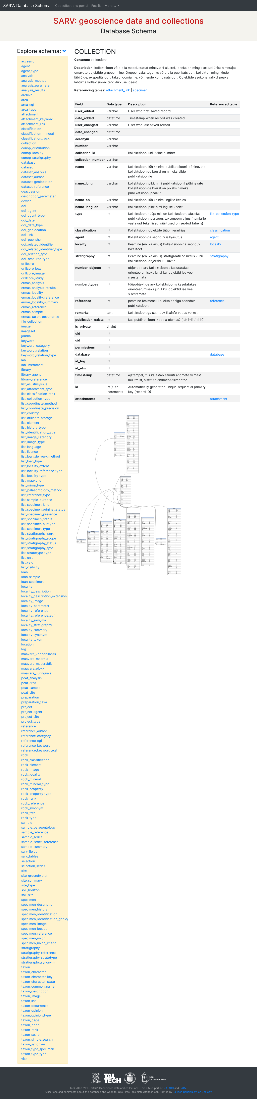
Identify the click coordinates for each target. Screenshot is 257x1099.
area (24, 100)
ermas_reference (34, 307)
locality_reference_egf (38, 615)
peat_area (28, 683)
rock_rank (28, 798)
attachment (30, 114)
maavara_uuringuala (36, 673)
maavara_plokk (32, 668)
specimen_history (34, 909)
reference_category (36, 736)
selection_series (33, 866)
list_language (31, 447)
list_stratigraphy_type (37, 548)
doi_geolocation (33, 230)
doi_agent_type (33, 215)
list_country (30, 413)
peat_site (28, 692)
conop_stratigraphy (36, 158)
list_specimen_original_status (43, 509)
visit (24, 1059)
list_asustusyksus (34, 384)
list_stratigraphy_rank (37, 533)
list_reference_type (35, 495)
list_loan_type (31, 461)
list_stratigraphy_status (38, 543)
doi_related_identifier (37, 244)
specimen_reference (36, 933)
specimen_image (34, 924)
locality (26, 586)
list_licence (29, 452)
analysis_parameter (36, 85)
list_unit (27, 558)
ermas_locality (32, 293)
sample (26, 823)
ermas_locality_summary (39, 302)
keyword (28, 341)
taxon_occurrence (34, 1006)
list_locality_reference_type (41, 471)
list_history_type (33, 427)
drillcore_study (32, 278)
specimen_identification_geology (46, 919)
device (26, 201)
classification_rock (35, 138)
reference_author (34, 731)
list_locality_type (33, 476)
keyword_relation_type (38, 355)
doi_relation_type (34, 254)
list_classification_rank (38, 394)
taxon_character (33, 972)
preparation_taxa (34, 702)
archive (26, 95)
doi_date (28, 220)
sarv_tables (29, 856)
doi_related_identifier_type (41, 249)
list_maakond (31, 480)
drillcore (27, 264)
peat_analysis (31, 678)
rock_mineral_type (35, 784)
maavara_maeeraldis (36, 664)
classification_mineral (37, 134)
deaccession (30, 191)
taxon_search (31, 1035)
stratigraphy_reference (38, 953)
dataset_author (32, 177)
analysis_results (33, 90)
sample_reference (34, 832)
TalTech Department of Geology (192, 1091)
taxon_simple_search (37, 1039)
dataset (27, 167)
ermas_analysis (32, 283)
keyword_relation (34, 350)
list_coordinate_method (39, 403)
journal (26, 336)
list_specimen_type (35, 529)
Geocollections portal (71, 6)
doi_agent (28, 211)
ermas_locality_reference (40, 297)
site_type (28, 885)
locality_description (36, 591)
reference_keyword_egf (39, 750)
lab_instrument (32, 365)
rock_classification (35, 760)
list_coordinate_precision (40, 408)
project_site (30, 717)
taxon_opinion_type (36, 1015)
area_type (28, 109)
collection (28, 143)
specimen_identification (39, 914)
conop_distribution (35, 148)
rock (24, 755)
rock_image (30, 770)
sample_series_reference (39, 842)
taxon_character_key (37, 977)
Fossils (96, 6)
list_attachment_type (37, 389)
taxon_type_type (33, 1054)
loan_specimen (32, 582)
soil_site (27, 895)
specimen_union (33, 938)
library (26, 370)
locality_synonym (34, 635)
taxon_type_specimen (37, 1049)
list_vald (27, 562)
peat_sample (30, 688)
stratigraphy (30, 948)
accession (28, 61)
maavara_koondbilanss (38, 654)
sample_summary (34, 847)
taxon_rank (29, 1030)
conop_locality (32, 153)
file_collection (31, 321)
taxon (25, 967)
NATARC (168, 1088)
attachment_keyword (37, 119)
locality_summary (34, 630)
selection (28, 861)
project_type (30, 721)
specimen (28, 900)
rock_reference (32, 803)
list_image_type (33, 442)
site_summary (31, 880)
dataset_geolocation (36, 182)
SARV (183, 1088)
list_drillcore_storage (37, 418)
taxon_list (28, 1001)
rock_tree (28, 813)
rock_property (32, 789)
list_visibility (30, 567)
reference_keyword (35, 745)
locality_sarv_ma (33, 620)
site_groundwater (34, 876)
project (26, 707)
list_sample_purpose (36, 500)
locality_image (32, 601)
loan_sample (30, 577)
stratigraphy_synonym (38, 962)
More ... (111, 6)
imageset (28, 331)
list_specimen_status (36, 519)
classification (31, 129)
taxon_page (30, 1020)
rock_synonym (32, 808)
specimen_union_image (38, 943)
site (24, 871)
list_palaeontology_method (41, 490)
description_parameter (38, 196)
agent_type (29, 71)
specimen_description (37, 904)
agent (25, 66)
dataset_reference (35, 187)
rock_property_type (36, 794)
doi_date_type (32, 225)
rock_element (31, 765)
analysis (27, 76)
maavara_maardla (34, 659)
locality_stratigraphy (36, 625)
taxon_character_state (38, 982)
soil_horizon (30, 890)
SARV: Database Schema (26, 5)
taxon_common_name (37, 986)
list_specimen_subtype (38, 524)
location (27, 644)
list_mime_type (32, 485)
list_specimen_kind (35, 505)
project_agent (31, 712)
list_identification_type (38, 432)
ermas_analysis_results (38, 288)
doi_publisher (31, 240)
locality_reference (34, 611)
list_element (30, 423)
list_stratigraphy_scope (38, 538)
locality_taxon (31, 639)
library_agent (31, 374)
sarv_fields (29, 851)
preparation (30, 697)
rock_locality (31, 774)
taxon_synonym (33, 1044)
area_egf (27, 105)
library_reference (34, 379)
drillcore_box (31, 268)
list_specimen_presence (39, 514)
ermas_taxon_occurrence (40, 317)
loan (24, 572)
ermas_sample (32, 312)
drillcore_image (33, 273)
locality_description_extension (44, 596)
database (28, 162)
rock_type (28, 818)
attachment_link (33, 124)
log (23, 649)
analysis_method (34, 80)
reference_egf (31, 741)
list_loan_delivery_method (40, 456)
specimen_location (35, 929)
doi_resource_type (35, 259)
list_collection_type (35, 399)
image (26, 326)
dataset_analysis (33, 172)
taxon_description (34, 991)
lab (23, 360)
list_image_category (36, 437)
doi (23, 206)
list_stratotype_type (36, 553)
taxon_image (31, 996)
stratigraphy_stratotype (39, 957)
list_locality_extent (35, 466)
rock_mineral (31, 779)
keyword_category (35, 346)
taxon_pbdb (30, 1025)
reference (28, 726)
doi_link (27, 235)
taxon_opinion (32, 1010)
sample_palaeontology (38, 827)
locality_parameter (35, 606)
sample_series (31, 837)
